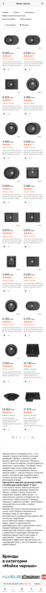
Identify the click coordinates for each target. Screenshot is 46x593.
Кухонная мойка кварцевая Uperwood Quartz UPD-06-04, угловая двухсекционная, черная (12, 422)
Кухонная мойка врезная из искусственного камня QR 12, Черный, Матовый (12, 63)
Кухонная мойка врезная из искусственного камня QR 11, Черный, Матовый (33, 329)
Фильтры (25, 25)
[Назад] (3, 3)
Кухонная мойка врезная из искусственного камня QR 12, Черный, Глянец (33, 63)
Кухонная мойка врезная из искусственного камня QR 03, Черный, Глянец (12, 152)
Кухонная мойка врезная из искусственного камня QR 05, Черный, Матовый (33, 196)
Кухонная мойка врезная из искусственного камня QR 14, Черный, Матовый (12, 241)
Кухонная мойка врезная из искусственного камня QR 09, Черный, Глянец (12, 108)
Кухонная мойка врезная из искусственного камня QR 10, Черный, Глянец (12, 196)
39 (32, 437)
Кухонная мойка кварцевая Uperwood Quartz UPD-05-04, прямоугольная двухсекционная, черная (33, 422)
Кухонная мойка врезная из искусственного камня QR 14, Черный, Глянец (33, 241)
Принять (37, 584)
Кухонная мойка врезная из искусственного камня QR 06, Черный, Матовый (12, 329)
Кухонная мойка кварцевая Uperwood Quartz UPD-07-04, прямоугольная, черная (32, 374)
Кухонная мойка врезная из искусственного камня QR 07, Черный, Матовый (12, 285)
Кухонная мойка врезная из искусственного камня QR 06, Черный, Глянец (12, 374)
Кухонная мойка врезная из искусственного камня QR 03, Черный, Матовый (33, 108)
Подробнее (27, 583)
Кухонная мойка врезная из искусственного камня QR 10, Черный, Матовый (33, 152)
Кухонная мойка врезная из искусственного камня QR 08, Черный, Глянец (33, 285)
